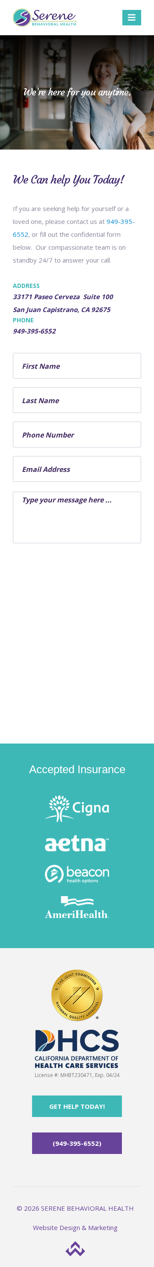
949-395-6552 (34, 331)
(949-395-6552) (77, 1143)
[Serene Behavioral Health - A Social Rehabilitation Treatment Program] (45, 18)
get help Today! (77, 1106)
